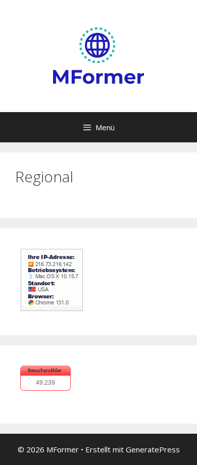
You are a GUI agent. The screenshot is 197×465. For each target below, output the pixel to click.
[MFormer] (98, 55)
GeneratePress (153, 449)
